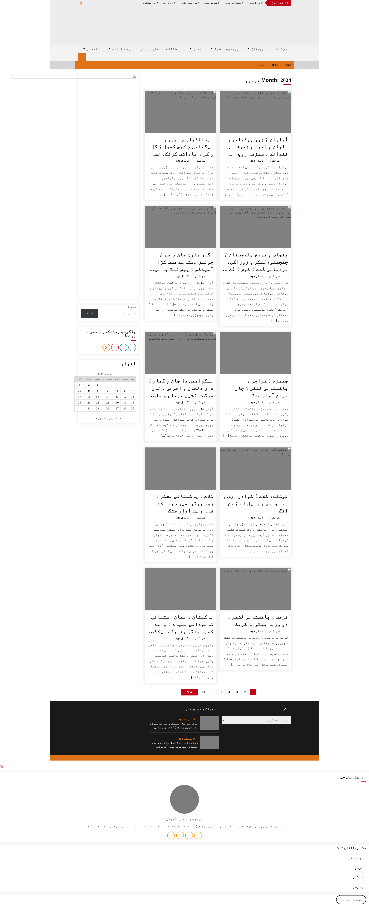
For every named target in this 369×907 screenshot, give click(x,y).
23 (89, 402)
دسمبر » (101, 418)
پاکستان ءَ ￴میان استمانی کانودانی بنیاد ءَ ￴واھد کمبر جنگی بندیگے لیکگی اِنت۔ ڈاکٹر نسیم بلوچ (182, 624)
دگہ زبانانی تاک (351, 848)
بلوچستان (259, 49)
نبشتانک (173, 49)
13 (117, 396)
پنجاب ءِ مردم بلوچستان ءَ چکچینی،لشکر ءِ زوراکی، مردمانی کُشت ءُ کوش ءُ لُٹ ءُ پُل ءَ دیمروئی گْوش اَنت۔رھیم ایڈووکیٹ (256, 262)
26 (124, 408)
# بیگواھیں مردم (234, 3)
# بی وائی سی (256, 3)
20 (117, 402)
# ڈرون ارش (169, 3)
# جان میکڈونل (150, 3)
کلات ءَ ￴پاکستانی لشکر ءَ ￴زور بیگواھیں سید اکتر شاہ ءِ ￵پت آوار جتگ (184, 503)
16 (89, 396)
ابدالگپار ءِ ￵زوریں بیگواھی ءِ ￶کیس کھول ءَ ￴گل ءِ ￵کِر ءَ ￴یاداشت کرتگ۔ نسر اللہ (182, 147)
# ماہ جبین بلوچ (190, 3)
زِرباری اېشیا (226, 49)
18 (203, 692)
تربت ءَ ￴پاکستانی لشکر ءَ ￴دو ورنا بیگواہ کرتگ (257, 620)
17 (79, 396)
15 (97, 396)
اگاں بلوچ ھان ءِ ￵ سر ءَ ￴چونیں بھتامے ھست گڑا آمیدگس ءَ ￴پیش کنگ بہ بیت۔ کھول (181, 262)
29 (97, 408)
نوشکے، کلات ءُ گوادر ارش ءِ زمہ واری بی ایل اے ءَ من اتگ (255, 503)
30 (89, 408)
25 (132, 408)
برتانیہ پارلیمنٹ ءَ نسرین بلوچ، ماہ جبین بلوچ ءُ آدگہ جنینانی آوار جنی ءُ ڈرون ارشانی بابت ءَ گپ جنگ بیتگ (174, 725)
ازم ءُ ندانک (122, 49)
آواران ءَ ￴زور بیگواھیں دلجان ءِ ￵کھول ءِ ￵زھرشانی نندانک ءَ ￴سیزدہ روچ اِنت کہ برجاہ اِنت (257, 147)
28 (107, 408)
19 (124, 402)
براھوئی (355, 858)
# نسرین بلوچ (211, 3)
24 (79, 402)
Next (189, 692)
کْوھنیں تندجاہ (351, 899)
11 (132, 396)
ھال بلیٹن (150, 49)
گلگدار (93, 49)
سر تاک (281, 49)
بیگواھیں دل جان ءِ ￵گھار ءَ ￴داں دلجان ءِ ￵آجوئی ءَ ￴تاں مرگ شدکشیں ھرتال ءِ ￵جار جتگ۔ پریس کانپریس (181, 388)
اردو (359, 868)
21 (107, 402)
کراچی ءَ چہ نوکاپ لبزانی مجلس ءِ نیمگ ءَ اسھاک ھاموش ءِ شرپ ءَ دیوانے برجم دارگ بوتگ (175, 745)
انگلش (358, 877)
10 (79, 390)
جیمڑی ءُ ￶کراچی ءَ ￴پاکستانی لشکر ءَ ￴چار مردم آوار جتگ (261, 388)
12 (124, 396)
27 (117, 408)
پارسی (358, 887)
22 (97, 402)
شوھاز (131, 306)
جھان (198, 49)
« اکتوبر (115, 418)
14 (107, 396)
